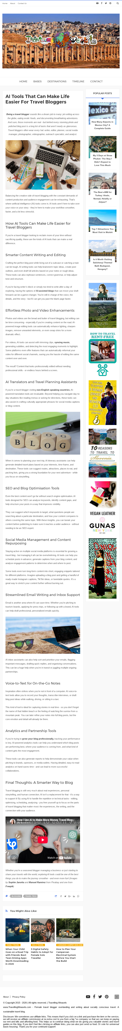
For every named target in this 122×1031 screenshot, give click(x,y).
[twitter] (106, 3)
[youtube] (97, 3)
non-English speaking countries (53, 390)
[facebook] (102, 3)
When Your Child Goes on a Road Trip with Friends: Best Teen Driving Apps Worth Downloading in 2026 (17, 956)
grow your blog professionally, (38, 738)
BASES (37, 81)
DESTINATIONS (56, 81)
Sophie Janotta (16, 882)
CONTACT (96, 81)
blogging (16, 896)
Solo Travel (38, 945)
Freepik (9, 886)
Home (4, 3)
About (12, 3)
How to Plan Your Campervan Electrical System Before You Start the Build (66, 955)
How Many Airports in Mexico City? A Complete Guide (102, 125)
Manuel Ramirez (37, 882)
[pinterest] (110, 3)
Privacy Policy (18, 997)
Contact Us (22, 3)
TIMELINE (78, 81)
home (23, 81)
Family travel (13, 945)
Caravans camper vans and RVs (71, 945)
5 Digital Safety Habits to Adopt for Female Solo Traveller (42, 953)
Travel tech (30, 896)
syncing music (61, 342)
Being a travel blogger (17, 114)
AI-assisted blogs (45, 291)
